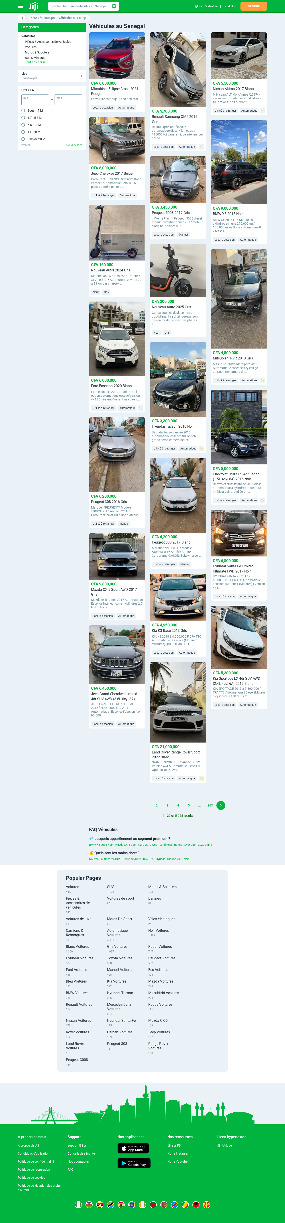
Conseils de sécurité (81, 1153)
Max (59, 98)
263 (210, 805)
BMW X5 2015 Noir (101, 844)
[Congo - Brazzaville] (185, 1204)
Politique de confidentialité (36, 1161)
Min (25, 98)
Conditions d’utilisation (33, 1153)
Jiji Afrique (224, 1145)
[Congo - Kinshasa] (174, 1204)
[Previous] (135, 805)
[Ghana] (121, 1204)
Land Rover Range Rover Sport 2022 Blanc (185, 844)
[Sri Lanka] (163, 1204)
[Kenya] (89, 1204)
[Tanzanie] (110, 1204)
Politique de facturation (34, 1169)
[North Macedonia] (206, 1204)
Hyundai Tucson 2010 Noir (172, 859)
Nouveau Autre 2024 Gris (104, 859)
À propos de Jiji (28, 1145)
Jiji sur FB (174, 1145)
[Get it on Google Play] (134, 1164)
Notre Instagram (178, 1153)
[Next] (220, 805)
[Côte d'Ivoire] (142, 1204)
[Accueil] (34, 6)
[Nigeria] (78, 1204)
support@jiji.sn (78, 1145)
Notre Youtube (177, 1161)
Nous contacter (78, 1161)
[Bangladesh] (153, 1204)
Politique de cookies (31, 1177)
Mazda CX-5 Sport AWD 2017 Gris (136, 844)
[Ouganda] (99, 1204)
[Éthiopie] (131, 1204)
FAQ (70, 1169)
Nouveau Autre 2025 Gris (138, 859)
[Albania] (196, 1204)
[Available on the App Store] (133, 1149)
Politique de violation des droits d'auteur (39, 1188)
